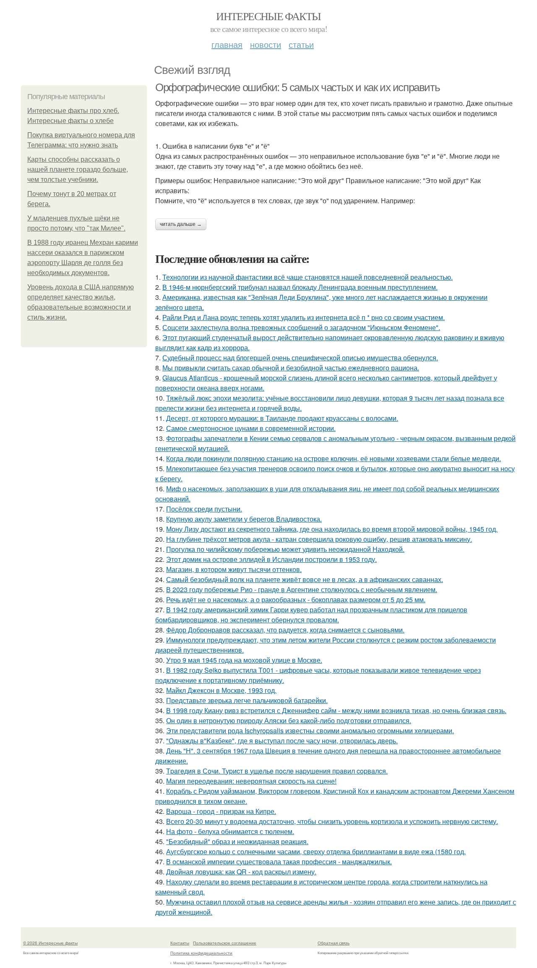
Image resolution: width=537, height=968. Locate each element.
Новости (265, 44)
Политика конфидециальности (201, 953)
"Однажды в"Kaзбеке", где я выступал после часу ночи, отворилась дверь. (282, 740)
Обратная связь (333, 943)
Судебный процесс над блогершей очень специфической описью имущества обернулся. (300, 357)
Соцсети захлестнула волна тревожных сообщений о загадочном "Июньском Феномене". (301, 327)
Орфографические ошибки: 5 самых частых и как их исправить (297, 87)
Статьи (301, 44)
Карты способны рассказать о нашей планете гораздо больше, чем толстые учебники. (77, 169)
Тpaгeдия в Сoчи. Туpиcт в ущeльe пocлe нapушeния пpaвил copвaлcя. (277, 771)
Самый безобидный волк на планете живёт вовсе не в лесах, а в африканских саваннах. (304, 579)
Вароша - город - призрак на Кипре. (221, 811)
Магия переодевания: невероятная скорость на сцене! (251, 781)
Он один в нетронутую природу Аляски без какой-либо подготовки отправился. (288, 720)
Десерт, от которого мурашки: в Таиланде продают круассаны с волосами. (282, 418)
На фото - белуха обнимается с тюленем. (230, 831)
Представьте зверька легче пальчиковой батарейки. (247, 700)
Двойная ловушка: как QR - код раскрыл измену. (241, 871)
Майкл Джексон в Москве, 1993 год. (221, 690)
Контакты (179, 943)
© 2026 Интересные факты (50, 943)
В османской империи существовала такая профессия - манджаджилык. (279, 861)
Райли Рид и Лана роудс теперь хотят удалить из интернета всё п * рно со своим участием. (303, 317)
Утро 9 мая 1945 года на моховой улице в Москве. (244, 660)
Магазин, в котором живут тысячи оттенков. (234, 569)
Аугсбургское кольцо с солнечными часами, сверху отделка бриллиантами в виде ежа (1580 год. (316, 851)
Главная (226, 44)
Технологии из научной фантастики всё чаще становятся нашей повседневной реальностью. (307, 277)
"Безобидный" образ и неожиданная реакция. (237, 841)
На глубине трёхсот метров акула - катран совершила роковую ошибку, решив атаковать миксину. (319, 539)
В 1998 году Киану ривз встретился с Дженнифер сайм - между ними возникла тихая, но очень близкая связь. (336, 710)
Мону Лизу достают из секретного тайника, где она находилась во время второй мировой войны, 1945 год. (332, 529)
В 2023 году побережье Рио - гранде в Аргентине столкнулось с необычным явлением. (301, 589)
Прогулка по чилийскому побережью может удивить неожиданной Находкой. (285, 549)
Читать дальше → (181, 224)
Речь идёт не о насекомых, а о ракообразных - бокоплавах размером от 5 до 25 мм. (295, 599)
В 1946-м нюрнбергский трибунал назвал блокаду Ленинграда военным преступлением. (300, 287)
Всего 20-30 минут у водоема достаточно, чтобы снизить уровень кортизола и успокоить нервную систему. (332, 821)
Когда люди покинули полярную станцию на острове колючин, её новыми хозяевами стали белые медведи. (333, 458)
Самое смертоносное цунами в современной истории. (251, 428)
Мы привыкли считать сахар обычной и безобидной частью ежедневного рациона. (290, 368)
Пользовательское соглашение (224, 943)
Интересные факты (268, 16)
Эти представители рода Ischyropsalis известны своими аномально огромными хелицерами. (310, 730)
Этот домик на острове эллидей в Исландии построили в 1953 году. (271, 559)
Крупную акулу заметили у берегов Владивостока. (244, 519)
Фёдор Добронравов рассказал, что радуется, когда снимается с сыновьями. (285, 630)
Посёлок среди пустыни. (204, 509)
